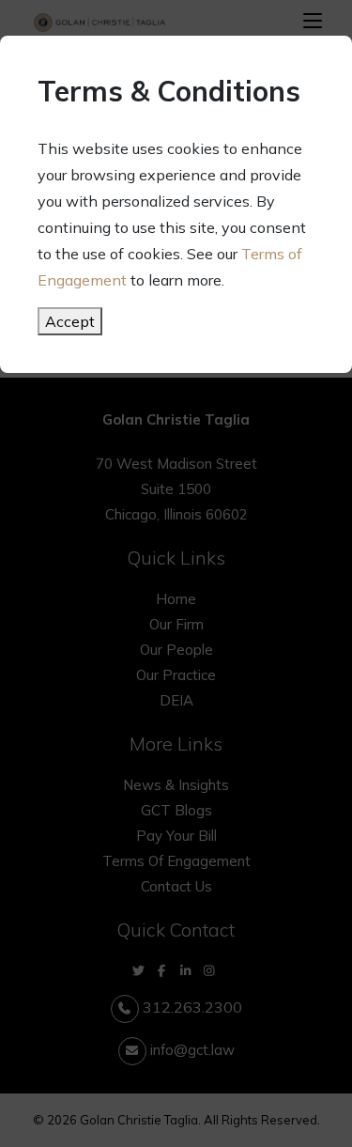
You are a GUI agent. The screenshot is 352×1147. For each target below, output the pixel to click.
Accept (70, 321)
